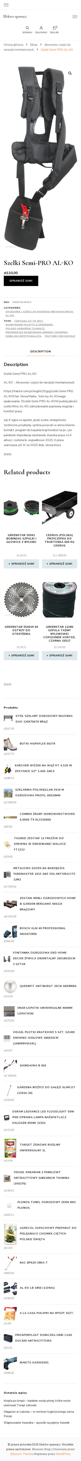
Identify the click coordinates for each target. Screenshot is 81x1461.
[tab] (41, 351)
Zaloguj (41, 32)
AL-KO (10, 315)
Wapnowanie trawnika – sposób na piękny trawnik (37, 1423)
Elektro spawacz (15, 16)
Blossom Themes (21, 1454)
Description (40, 351)
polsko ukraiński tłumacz (25, 328)
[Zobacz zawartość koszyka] (54, 28)
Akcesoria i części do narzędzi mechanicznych (39, 311)
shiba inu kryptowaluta (23, 336)
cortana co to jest (28, 320)
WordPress (63, 1454)
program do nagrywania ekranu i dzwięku (36, 332)
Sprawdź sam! (21, 281)
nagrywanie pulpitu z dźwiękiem (29, 324)
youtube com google (60, 336)
